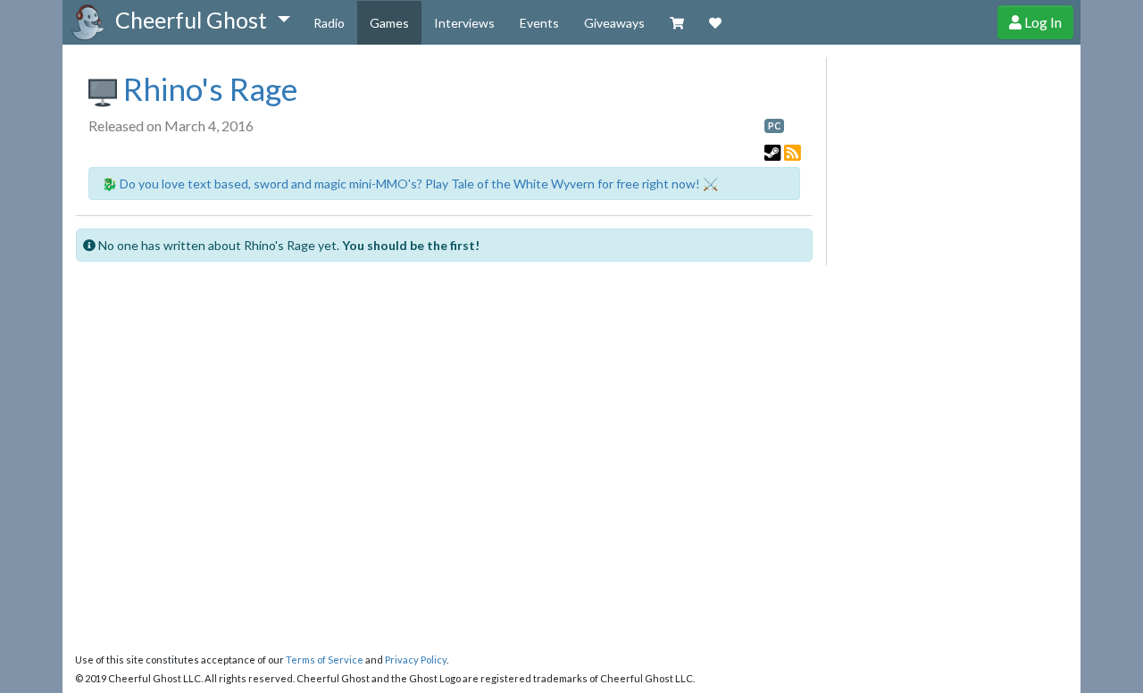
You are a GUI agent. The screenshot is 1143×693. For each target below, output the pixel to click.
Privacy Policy (415, 659)
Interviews (464, 22)
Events (539, 22)
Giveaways (614, 22)
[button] (202, 21)
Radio (329, 22)
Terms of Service (324, 659)
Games (389, 22)
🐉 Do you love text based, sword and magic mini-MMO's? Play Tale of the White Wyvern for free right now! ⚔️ (410, 183)
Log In (1042, 21)
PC (774, 126)
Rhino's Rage (207, 88)
